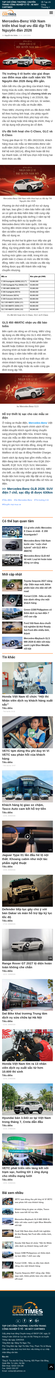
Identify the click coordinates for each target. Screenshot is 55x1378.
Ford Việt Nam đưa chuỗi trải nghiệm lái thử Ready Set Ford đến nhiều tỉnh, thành (33, 1234)
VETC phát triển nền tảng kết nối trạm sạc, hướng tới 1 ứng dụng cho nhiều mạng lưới (25, 1172)
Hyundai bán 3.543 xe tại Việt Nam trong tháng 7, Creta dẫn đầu (26, 1120)
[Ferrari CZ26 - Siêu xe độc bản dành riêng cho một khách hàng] (7, 1265)
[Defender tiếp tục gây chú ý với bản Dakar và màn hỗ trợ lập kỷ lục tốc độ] (27, 891)
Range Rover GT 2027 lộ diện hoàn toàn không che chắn (27, 965)
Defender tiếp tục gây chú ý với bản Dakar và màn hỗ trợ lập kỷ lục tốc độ (27, 913)
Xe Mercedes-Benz (23, 500)
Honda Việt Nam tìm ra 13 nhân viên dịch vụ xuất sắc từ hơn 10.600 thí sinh (24, 1067)
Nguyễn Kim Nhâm (11, 35)
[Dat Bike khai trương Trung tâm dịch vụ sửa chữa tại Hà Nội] (27, 995)
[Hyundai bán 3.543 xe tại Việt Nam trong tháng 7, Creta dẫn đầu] (27, 1099)
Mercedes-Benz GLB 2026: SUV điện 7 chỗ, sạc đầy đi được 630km (27, 490)
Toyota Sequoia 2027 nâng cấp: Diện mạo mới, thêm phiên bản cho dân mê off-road (33, 1276)
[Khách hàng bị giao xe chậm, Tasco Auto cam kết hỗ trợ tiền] (27, 786)
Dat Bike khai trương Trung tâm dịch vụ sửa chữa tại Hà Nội (24, 1015)
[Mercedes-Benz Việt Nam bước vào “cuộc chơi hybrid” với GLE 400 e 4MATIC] (12, 545)
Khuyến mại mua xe (12, 504)
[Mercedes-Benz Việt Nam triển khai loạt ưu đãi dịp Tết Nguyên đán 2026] (27, 54)
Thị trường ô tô (42, 500)
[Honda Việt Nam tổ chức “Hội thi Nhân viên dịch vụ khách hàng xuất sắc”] (27, 678)
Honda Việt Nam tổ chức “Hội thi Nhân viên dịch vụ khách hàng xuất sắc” (27, 700)
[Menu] (51, 10)
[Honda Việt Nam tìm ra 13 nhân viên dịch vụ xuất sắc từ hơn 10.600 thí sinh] (27, 1045)
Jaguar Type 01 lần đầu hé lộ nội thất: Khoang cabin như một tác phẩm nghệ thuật (25, 859)
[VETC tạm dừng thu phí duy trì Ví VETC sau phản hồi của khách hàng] (27, 732)
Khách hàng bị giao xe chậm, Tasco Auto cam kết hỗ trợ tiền (24, 807)
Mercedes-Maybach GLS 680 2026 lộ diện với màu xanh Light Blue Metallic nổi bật (33, 1222)
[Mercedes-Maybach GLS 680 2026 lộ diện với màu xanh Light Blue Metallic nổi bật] (7, 1221)
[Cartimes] (9, 12)
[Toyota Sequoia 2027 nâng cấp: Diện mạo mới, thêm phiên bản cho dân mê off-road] (7, 1275)
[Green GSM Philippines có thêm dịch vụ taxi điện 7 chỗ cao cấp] (12, 614)
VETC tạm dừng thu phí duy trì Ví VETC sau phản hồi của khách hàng (25, 754)
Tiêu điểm (7, 500)
